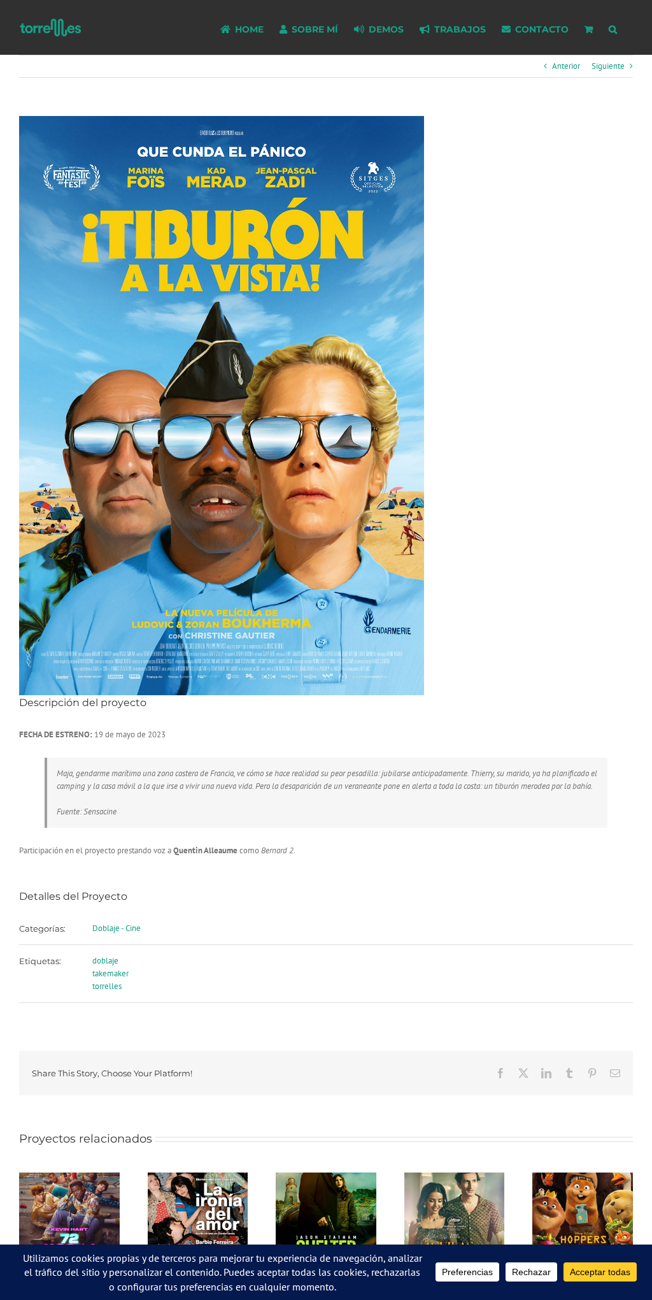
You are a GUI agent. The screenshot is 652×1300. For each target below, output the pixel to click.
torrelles (107, 986)
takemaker (110, 973)
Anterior (566, 66)
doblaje (105, 960)
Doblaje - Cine (116, 928)
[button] (613, 27)
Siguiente (608, 66)
